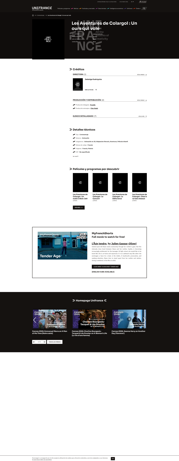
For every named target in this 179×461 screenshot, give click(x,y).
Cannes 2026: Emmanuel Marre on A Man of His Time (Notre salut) (49, 332)
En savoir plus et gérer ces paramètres (42, 459)
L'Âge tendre (99, 243)
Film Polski (94, 108)
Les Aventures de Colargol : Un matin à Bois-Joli (80, 196)
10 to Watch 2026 (124, 1)
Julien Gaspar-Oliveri (123, 243)
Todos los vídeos (55, 342)
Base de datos (102, 8)
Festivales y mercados (88, 8)
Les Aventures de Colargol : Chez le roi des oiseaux (139, 196)
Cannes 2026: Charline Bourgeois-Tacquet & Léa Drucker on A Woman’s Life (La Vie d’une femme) (89, 333)
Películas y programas (64, 8)
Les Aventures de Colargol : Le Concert (100, 196)
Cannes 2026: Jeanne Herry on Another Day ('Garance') (128, 332)
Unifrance (129, 8)
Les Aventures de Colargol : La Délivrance (119, 196)
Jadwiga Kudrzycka (98, 34)
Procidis (95, 36)
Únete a (138, 8)
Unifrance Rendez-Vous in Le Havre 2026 (106, 1)
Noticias (76, 8)
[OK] (113, 458)
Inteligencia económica (116, 8)
